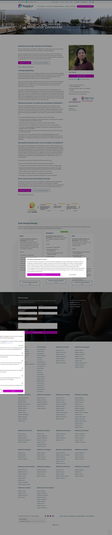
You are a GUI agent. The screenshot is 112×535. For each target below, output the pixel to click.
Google (41, 271)
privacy (82, 269)
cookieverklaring (32, 271)
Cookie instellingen (72, 274)
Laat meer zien (9, 342)
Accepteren (44, 274)
